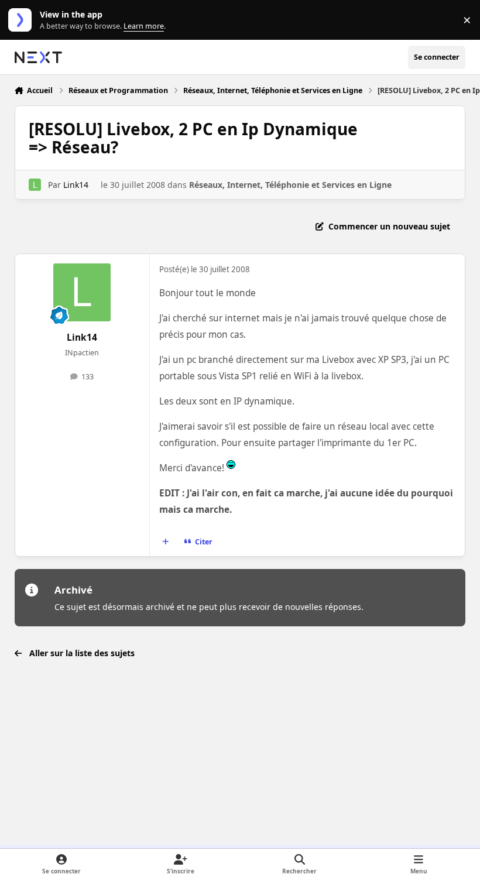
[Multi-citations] (165, 542)
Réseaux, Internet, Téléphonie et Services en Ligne (290, 184)
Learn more (22, 20)
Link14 (75, 184)
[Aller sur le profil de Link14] (35, 185)
